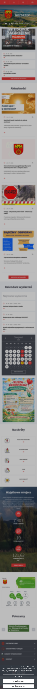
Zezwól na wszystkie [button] (18, 686)
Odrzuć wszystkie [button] (18, 681)
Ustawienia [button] (18, 676)
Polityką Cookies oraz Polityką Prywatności (11, 672)
